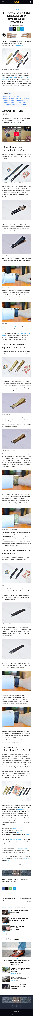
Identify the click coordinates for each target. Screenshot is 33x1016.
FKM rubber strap (25, 879)
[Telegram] (22, 29)
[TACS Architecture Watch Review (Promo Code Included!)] (6, 987)
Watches (8, 6)
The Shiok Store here (15, 839)
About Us (16, 1011)
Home (3, 6)
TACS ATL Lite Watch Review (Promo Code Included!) (19, 919)
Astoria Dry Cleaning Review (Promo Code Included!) (25, 899)
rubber (3, 77)
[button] (2, 2)
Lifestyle (13, 980)
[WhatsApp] (18, 29)
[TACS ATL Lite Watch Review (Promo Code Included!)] (6, 920)
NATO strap (13, 881)
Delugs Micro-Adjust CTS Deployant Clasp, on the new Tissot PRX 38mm (19, 928)
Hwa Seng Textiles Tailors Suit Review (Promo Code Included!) (20, 969)
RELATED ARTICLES (7, 907)
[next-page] (5, 934)
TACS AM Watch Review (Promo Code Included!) (19, 911)
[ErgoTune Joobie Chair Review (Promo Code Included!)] (6, 979)
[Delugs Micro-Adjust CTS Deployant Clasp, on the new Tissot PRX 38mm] (6, 928)
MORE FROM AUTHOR (20, 907)
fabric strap (16, 879)
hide (10, 93)
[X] (14, 29)
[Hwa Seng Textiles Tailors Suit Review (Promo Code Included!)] (6, 970)
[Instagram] (16, 1006)
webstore (20, 809)
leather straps (12, 77)
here (14, 828)
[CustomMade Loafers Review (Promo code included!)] (16, 949)
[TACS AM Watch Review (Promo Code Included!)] (6, 912)
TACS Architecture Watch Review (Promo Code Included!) (19, 986)
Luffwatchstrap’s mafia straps (10, 326)
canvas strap (9, 879)
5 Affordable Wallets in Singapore (8, 899)
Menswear (16, 958)
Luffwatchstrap (18, 45)
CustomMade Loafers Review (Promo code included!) (16, 961)
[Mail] (20, 1006)
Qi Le (13, 25)
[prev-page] (3, 934)
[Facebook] (11, 29)
